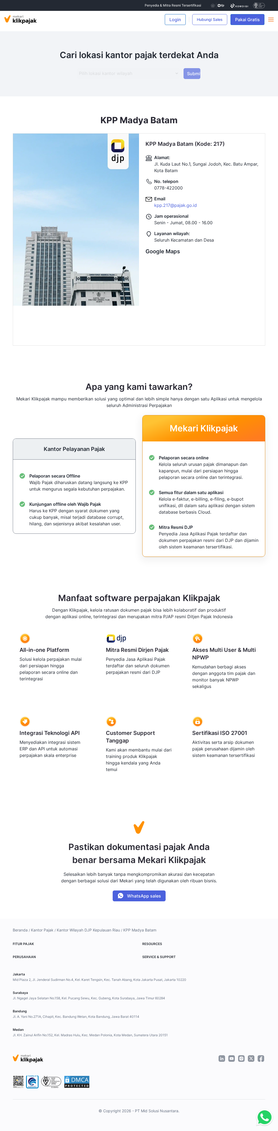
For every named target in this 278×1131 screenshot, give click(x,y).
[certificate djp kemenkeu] (217, 5)
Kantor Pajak (42, 930)
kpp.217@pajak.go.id (175, 205)
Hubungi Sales (210, 19)
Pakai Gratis (249, 19)
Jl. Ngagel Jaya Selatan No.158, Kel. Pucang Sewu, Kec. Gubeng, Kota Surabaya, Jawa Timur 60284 (89, 998)
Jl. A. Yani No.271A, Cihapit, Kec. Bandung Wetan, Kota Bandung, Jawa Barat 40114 (76, 1017)
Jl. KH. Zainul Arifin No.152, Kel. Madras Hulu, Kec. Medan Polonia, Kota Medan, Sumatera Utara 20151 (90, 1035)
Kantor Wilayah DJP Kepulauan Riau (88, 930)
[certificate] (239, 5)
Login (175, 19)
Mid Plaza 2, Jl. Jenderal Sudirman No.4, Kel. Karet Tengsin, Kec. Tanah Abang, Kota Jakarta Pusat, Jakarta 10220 (99, 980)
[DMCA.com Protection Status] (77, 1081)
